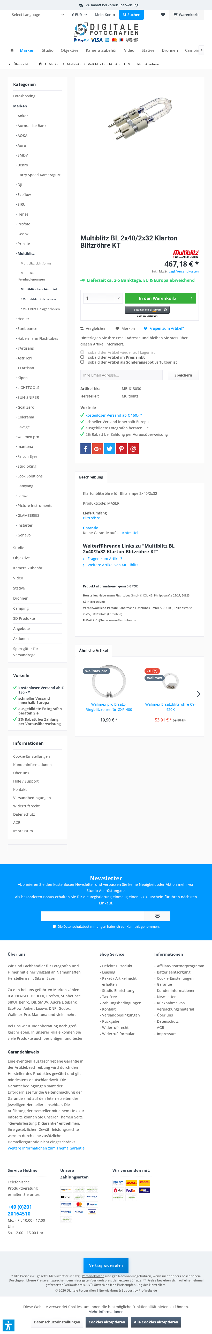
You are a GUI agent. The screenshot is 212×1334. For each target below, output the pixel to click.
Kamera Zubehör (27, 567)
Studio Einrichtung (118, 990)
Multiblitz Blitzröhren (39, 299)
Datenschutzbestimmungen (84, 926)
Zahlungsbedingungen (121, 1002)
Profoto (23, 224)
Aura (21, 145)
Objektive (21, 557)
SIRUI (22, 204)
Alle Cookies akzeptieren (156, 1322)
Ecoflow (24, 194)
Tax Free (109, 996)
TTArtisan (25, 367)
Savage (23, 426)
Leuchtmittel (127, 532)
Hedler (23, 318)
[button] (147, 312)
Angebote (21, 628)
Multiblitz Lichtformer (36, 263)
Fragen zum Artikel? (166, 328)
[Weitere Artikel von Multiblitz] (186, 254)
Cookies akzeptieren (107, 1322)
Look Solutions (30, 476)
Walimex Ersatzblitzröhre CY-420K (170, 707)
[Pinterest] (121, 448)
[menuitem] (38, 15)
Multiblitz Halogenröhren (41, 309)
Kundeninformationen (32, 764)
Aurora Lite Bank (32, 125)
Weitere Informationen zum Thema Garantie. (47, 1148)
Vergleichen (96, 328)
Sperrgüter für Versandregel (25, 651)
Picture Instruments (34, 505)
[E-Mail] (133, 448)
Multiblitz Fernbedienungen (31, 276)
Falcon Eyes (27, 456)
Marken (20, 106)
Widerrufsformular (118, 1033)
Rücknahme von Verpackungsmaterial (175, 1006)
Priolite (23, 243)
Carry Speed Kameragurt (38, 174)
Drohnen (20, 598)
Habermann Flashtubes (37, 338)
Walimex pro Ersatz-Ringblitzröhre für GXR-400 (109, 707)
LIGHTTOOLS (28, 387)
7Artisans (25, 348)
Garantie (90, 527)
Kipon (22, 377)
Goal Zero (25, 407)
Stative (19, 588)
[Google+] (97, 448)
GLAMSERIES (28, 515)
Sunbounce (27, 328)
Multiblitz (26, 253)
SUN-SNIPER (28, 397)
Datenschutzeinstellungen (57, 1322)
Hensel (23, 214)
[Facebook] (85, 448)
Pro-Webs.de (148, 1290)
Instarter (25, 525)
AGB (16, 822)
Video (18, 578)
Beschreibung (91, 477)
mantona (25, 446)
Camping (21, 608)
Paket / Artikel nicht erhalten (119, 981)
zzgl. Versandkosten (184, 271)
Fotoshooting (24, 95)
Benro (22, 165)
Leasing (108, 972)
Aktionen (21, 638)
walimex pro (28, 436)
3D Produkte (24, 618)
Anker (22, 115)
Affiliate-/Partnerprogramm (180, 965)
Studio (18, 547)
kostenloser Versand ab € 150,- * (41, 690)
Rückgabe (110, 1021)
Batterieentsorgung (174, 972)
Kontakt (20, 789)
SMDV (22, 155)
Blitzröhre (91, 517)
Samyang (25, 485)
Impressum (23, 830)
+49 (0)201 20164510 (20, 1210)
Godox (23, 233)
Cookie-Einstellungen (31, 756)
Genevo (24, 535)
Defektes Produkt (117, 965)
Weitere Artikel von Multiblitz (112, 564)
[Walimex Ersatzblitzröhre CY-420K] (170, 681)
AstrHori (24, 358)
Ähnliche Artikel (93, 650)
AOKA (22, 135)
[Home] (12, 50)
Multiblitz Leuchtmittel (38, 289)
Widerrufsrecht (26, 806)
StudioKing (26, 466)
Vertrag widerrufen (106, 1265)
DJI (19, 184)
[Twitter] (109, 448)
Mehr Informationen (106, 1311)
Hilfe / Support (26, 781)
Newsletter (166, 996)
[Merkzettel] (163, 14)
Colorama (25, 417)
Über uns (21, 772)
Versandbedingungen (32, 797)
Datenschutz (24, 814)
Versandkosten (93, 1276)
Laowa (22, 495)
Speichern (183, 375)
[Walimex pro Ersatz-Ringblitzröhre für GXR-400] (109, 681)
